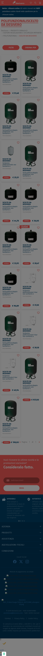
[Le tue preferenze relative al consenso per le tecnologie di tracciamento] (4, 654)
